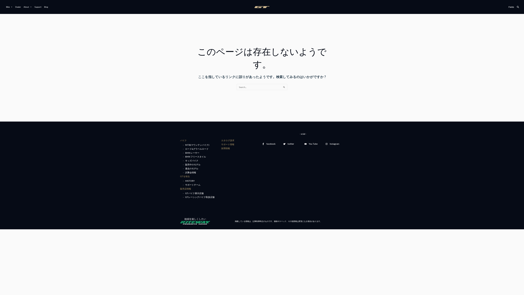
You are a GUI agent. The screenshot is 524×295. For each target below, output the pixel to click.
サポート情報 (227, 144)
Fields (511, 7)
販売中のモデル (192, 164)
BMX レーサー (192, 152)
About (26, 7)
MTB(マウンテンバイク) (197, 145)
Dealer (18, 7)
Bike (8, 7)
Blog (46, 7)
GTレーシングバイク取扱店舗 (200, 197)
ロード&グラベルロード (197, 149)
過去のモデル (191, 168)
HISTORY (190, 180)
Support (38, 7)
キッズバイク (191, 160)
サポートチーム (192, 184)
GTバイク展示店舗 (194, 193)
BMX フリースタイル (195, 156)
